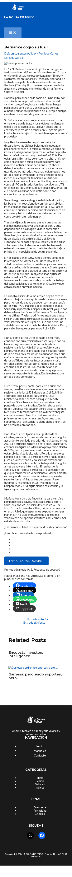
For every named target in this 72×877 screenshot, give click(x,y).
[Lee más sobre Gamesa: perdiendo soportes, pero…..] (33, 667)
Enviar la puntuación (26, 560)
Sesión (40, 781)
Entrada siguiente (36, 622)
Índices (40, 787)
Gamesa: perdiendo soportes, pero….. (35, 676)
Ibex (33, 53)
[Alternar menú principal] (13, 32)
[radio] (40, 539)
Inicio (39, 746)
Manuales (40, 751)
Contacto (40, 755)
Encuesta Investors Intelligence (25, 654)
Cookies (40, 813)
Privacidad (39, 810)
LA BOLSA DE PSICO (19, 17)
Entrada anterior (36, 619)
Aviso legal (39, 807)
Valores (40, 784)
